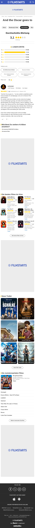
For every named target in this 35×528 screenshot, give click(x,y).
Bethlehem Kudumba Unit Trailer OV (9, 340)
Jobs (11, 515)
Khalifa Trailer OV (26, 318)
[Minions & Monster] (3, 224)
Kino (6, 16)
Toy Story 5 (10, 209)
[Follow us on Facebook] (11, 489)
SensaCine (16, 508)
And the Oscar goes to (28, 16)
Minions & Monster (12, 221)
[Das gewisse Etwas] (6, 382)
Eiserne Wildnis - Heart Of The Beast (10, 395)
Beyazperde (27, 508)
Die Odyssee (27, 196)
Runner (2, 412)
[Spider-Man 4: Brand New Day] (3, 199)
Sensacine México (24, 510)
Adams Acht (4, 406)
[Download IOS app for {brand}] (15, 499)
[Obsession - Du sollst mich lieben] (20, 211)
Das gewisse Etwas (17, 375)
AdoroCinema (6, 510)
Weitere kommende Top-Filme (17, 420)
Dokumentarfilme (19, 16)
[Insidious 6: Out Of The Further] (20, 224)
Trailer (8, 207)
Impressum (15, 515)
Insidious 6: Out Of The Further (29, 222)
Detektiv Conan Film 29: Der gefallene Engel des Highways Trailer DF (9, 362)
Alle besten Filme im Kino (17, 235)
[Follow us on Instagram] (20, 489)
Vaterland (3, 400)
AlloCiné (4, 508)
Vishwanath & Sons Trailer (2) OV (26, 362)
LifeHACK (3, 398)
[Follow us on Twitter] (15, 489)
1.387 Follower (11, 88)
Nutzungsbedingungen (24, 515)
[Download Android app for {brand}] (20, 499)
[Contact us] (24, 489)
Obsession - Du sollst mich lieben (29, 209)
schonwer (11, 86)
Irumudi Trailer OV (26, 340)
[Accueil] (16, 2)
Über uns (6, 515)
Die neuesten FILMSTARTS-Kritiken (10, 129)
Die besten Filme (6, 131)
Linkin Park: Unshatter (6, 415)
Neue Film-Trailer (17, 367)
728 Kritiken (18, 88)
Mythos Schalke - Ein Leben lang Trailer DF (9, 318)
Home (3, 16)
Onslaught (3, 392)
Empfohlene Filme (11, 16)
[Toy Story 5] (3, 211)
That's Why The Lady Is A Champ (9, 403)
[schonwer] (3, 86)
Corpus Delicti (4, 409)
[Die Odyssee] (20, 199)
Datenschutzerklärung (13, 517)
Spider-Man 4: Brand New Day (11, 197)
